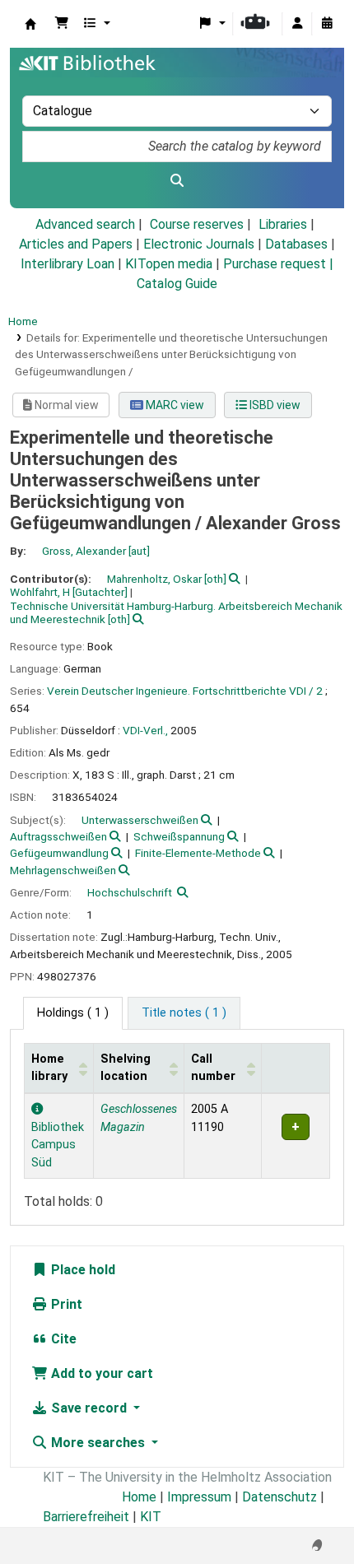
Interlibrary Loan (67, 264)
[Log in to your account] (297, 24)
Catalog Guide (177, 283)
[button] (62, 24)
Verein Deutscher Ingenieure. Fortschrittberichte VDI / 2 (185, 690)
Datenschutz (279, 1497)
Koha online (30, 24)
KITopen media (168, 264)
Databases (296, 244)
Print (65, 1304)
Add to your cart (100, 1373)
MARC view (173, 405)
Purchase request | (278, 264)
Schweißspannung (179, 836)
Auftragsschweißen (58, 836)
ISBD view (273, 405)
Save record (89, 1408)
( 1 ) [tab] (73, 1013)
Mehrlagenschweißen (63, 870)
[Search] (177, 181)
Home (23, 321)
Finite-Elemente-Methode (198, 852)
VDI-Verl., (145, 730)
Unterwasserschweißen (140, 819)
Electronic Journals (198, 244)
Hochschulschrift (129, 892)
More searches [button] (98, 1442)
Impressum (199, 1497)
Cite (62, 1339)
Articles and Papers (76, 244)
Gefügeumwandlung (59, 852)
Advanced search (85, 224)
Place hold (81, 1270)
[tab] (184, 1013)
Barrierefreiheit (86, 1516)
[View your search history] (327, 24)
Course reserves (197, 224)
